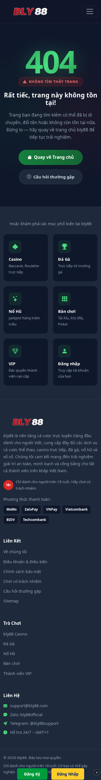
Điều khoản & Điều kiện (25, 561)
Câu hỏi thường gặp (53, 177)
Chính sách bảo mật (22, 571)
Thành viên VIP (17, 673)
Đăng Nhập (68, 774)
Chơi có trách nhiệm (22, 581)
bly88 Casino (15, 634)
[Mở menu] (90, 11)
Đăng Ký (32, 774)
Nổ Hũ (9, 653)
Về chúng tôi (15, 551)
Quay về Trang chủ (54, 157)
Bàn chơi (11, 663)
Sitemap (11, 601)
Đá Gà (9, 643)
